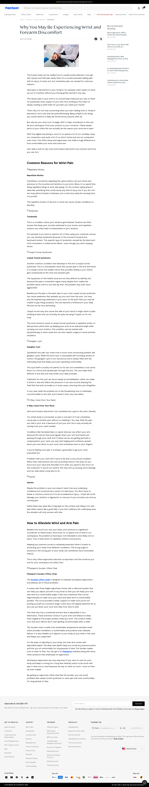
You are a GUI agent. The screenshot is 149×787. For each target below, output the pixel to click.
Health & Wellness (39, 19)
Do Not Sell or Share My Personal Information (128, 785)
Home (22, 19)
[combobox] (79, 8)
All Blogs (28, 19)
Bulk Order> (119, 739)
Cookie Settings (31, 766)
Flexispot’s (67, 651)
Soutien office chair (40, 580)
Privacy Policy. (140, 709)
